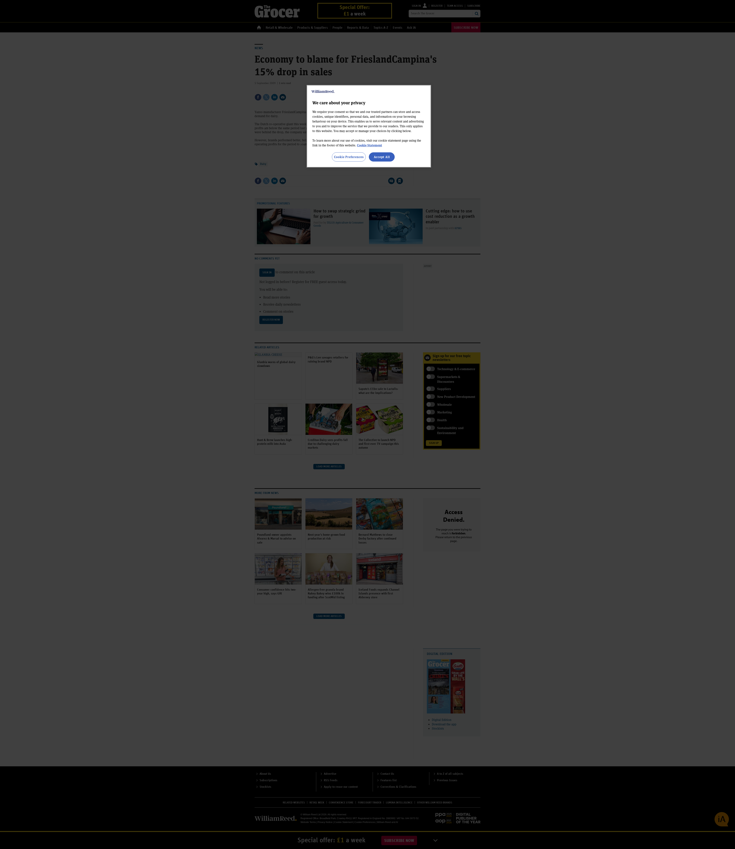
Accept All (382, 157)
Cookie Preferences (349, 157)
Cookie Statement (369, 145)
